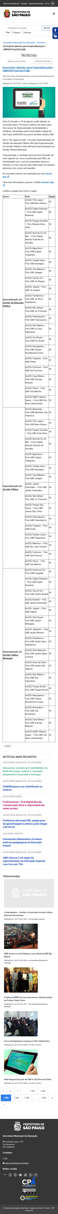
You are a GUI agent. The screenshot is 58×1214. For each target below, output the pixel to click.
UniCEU (7, 746)
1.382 (42, 1091)
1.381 (32, 1091)
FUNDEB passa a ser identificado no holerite (22, 788)
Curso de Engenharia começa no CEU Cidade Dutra (27, 1041)
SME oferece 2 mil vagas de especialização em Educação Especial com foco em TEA (24, 861)
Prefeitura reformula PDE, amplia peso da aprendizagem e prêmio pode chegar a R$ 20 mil (25, 823)
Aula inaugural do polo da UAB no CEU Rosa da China (27, 1079)
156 (5, 1158)
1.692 (43, 1098)
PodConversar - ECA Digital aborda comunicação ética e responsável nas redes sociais (24, 805)
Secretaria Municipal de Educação (19, 42)
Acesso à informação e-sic (11, 3)
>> (52, 1098)
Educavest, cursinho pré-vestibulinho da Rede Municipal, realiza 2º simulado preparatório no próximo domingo (25, 771)
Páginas (16, 32)
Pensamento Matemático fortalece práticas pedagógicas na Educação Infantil (22, 842)
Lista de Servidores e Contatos (17, 1163)
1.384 (16, 1098)
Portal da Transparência (36, 3)
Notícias (27, 32)
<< (10, 1091)
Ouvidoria (24, 3)
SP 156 (47, 3)
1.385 (26, 1098)
